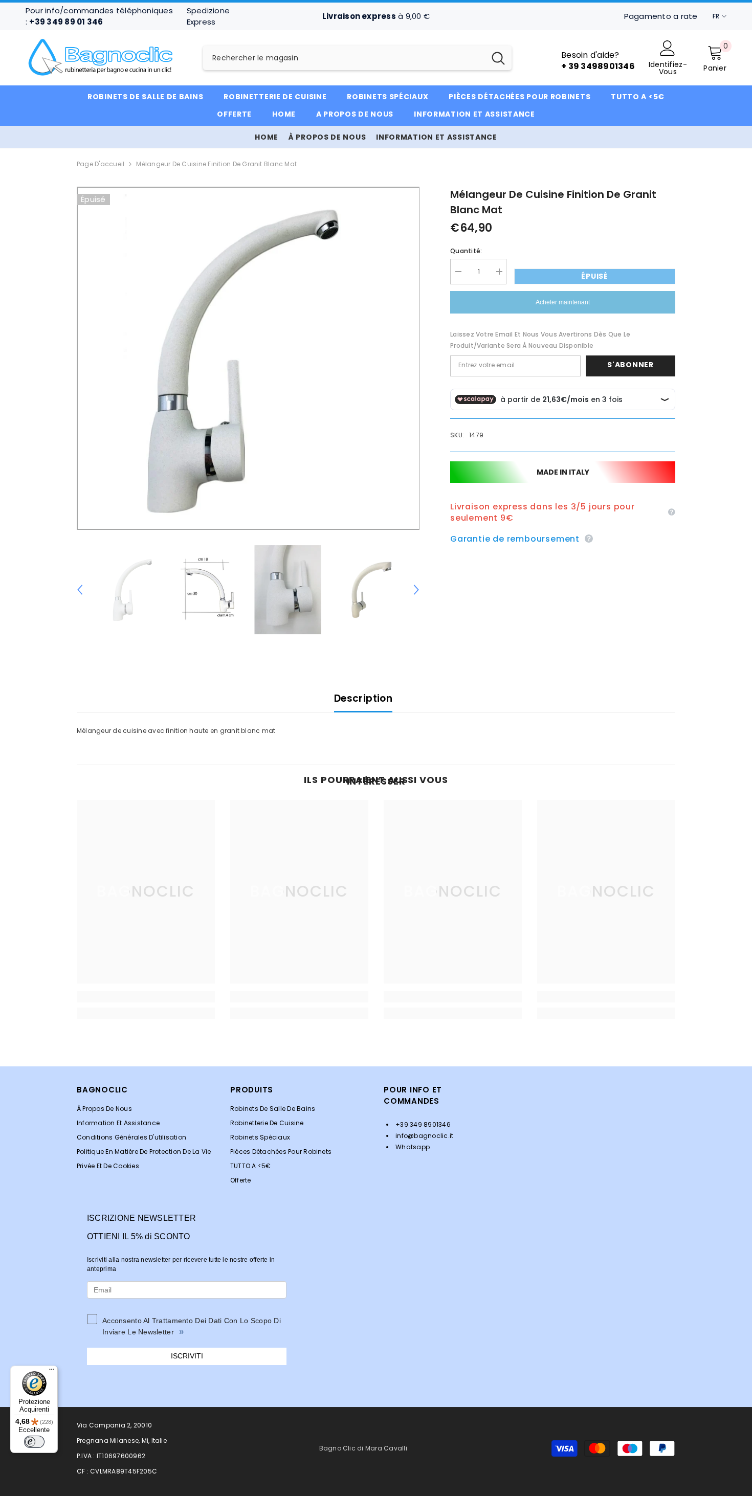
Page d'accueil (100, 164)
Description (363, 698)
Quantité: (466, 251)
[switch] (34, 1442)
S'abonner (630, 365)
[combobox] (344, 58)
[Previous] (79, 589)
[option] (248, 358)
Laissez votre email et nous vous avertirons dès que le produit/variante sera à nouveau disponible (540, 340)
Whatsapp (412, 1147)
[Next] (416, 589)
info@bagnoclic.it (423, 1135)
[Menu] (52, 1372)
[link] (146, 996)
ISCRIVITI (187, 1356)
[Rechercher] (357, 58)
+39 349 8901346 (422, 1124)
